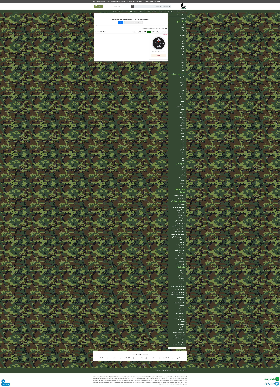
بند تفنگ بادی (180, 205)
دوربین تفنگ (181, 213)
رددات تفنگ (181, 215)
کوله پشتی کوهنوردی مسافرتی (178, 339)
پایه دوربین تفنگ (179, 250)
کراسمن (182, 62)
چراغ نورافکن (181, 330)
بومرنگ (182, 273)
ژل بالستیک (181, 253)
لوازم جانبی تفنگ (162, 11)
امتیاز (153, 31)
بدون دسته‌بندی (183, 18)
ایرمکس (182, 104)
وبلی (183, 147)
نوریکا (183, 46)
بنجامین (182, 35)
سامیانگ (182, 131)
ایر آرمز (182, 30)
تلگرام (178, 358)
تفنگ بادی (179, 11)
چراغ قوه (182, 327)
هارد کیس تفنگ (180, 245)
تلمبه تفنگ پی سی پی (178, 207)
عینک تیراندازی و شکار (178, 229)
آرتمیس (182, 25)
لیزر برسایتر (181, 240)
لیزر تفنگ (182, 242)
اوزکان (182, 27)
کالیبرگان (182, 150)
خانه (166, 28)
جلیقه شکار (181, 281)
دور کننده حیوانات (179, 289)
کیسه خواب (181, 342)
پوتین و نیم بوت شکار (178, 319)
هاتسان (182, 49)
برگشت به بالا (138, 365)
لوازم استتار (181, 311)
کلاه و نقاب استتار (179, 335)
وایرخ (183, 57)
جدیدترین (149, 31)
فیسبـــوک (143, 358)
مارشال (182, 43)
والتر (183, 54)
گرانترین (139, 31)
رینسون (182, 128)
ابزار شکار (182, 270)
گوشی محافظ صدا (179, 264)
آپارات (153, 358)
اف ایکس (181, 93)
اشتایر (182, 90)
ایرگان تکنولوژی (180, 107)
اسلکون (182, 85)
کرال (183, 65)
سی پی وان (181, 178)
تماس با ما (126, 11)
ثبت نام (115, 6)
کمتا (183, 68)
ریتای (183, 41)
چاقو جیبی (181, 321)
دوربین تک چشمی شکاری (177, 295)
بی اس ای (181, 115)
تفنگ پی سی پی (171, 11)
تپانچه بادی (148, 11)
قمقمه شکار (181, 305)
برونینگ (182, 33)
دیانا (183, 38)
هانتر (183, 52)
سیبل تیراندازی (180, 223)
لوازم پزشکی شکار (179, 313)
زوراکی (182, 175)
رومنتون (182, 123)
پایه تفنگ (181, 248)
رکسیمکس (181, 125)
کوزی (183, 158)
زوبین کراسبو (181, 198)
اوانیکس (182, 96)
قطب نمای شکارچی (179, 303)
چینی (183, 60)
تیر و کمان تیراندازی (179, 195)
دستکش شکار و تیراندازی (177, 286)
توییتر (101, 358)
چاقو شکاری (181, 324)
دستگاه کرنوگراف (180, 210)
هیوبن (182, 139)
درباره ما (130, 11)
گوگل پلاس (127, 358)
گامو (183, 70)
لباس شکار (181, 308)
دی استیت (181, 117)
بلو (183, 172)
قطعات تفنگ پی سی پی (177, 234)
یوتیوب (114, 358)
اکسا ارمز (182, 98)
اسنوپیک (182, 88)
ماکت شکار (181, 316)
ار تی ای (182, 82)
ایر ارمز (182, 101)
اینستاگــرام (166, 358)
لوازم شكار (154, 11)
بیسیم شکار (181, 276)
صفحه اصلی (184, 11)
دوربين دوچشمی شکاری (178, 292)
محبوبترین (158, 31)
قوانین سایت (115, 11)
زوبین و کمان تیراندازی (138, 11)
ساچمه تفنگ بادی (179, 221)
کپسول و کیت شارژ (179, 258)
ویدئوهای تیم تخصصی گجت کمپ (179, 345)
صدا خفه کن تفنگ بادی (178, 226)
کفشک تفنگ (181, 256)
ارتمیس (182, 167)
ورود (119, 6)
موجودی (134, 31)
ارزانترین (144, 31)
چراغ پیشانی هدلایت (178, 332)
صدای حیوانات (180, 297)
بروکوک (182, 109)
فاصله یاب (181, 300)
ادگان (183, 80)
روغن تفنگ (181, 218)
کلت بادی (182, 183)
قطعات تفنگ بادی (179, 231)
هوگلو (183, 136)
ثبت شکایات (120, 11)
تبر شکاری (181, 278)
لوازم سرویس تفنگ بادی (178, 237)
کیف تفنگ (181, 261)
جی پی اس (181, 284)
